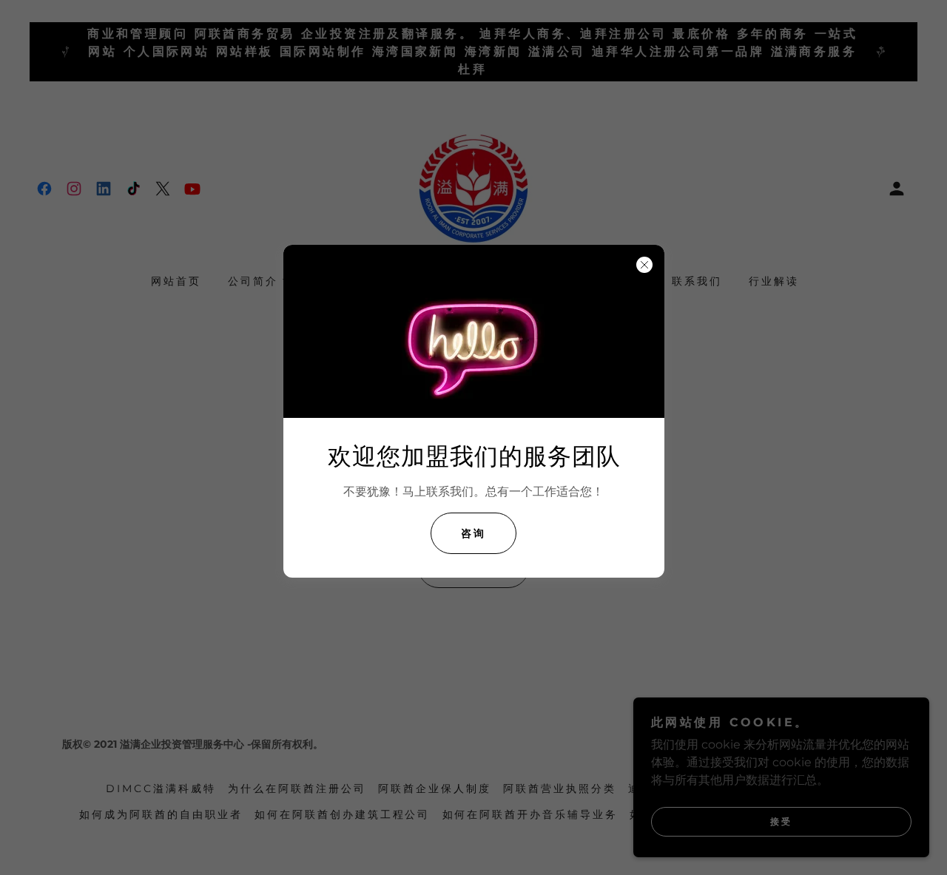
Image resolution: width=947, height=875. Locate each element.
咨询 (473, 533)
